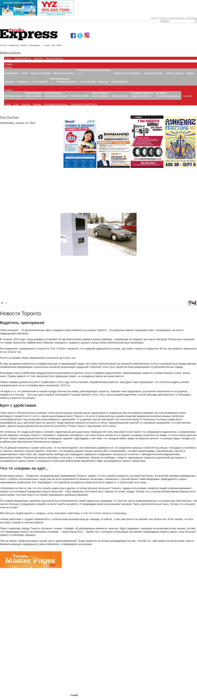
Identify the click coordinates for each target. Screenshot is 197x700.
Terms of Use (3, 698)
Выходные (161, 93)
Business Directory (54, 58)
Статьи (8, 67)
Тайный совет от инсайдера (127, 73)
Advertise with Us (22, 58)
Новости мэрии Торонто (56, 96)
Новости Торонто (100, 93)
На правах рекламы (153, 73)
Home (153, 17)
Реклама (37, 104)
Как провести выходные (168, 96)
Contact (163, 17)
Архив (8, 104)
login (182, 17)
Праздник (9, 81)
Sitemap (173, 17)
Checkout (191, 17)
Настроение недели (59, 78)
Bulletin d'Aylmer (10, 52)
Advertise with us (11, 679)
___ (52, 81)
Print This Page (9, 117)
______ (80, 73)
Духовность (23, 81)
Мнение (190, 73)
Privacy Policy (12, 698)
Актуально (103, 81)
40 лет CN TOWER (80, 96)
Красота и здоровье (41, 73)
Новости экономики (141, 96)
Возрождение (11, 73)
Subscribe (38, 58)
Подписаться (8, 644)
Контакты (26, 104)
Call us (8, 58)
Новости (9, 90)
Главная (9, 64)
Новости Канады (33, 93)
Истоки (24, 73)
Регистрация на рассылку (55, 104)
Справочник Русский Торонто (83, 104)
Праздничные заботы (67, 81)
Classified (187, 96)
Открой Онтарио (119, 81)
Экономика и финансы (142, 93)
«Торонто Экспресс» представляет (94, 70)
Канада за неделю (174, 73)
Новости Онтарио (13, 96)
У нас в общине (87, 81)
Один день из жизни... (63, 73)
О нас (16, 104)
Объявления (7, 653)
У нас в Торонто (39, 81)
